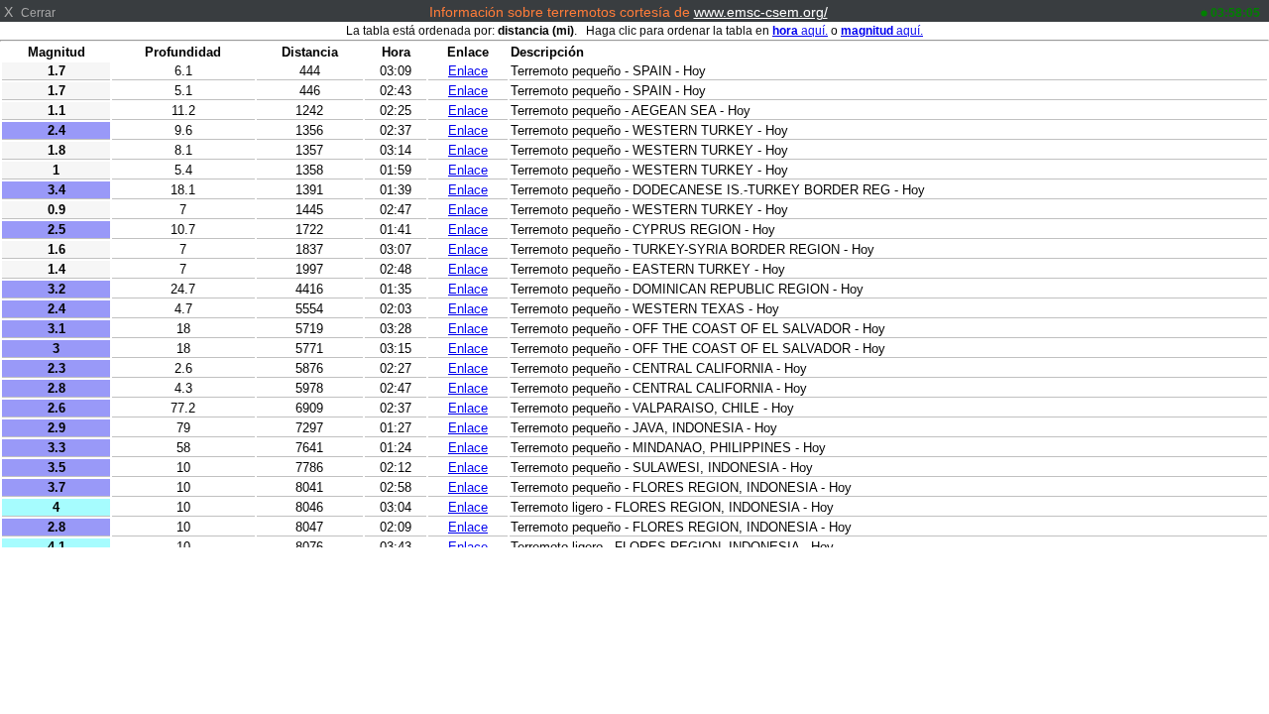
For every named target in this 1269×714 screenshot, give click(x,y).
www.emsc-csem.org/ (761, 12)
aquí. (800, 31)
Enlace (468, 70)
